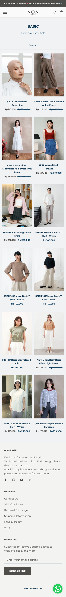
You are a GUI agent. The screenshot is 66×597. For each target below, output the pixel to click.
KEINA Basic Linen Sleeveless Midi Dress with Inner (17, 169)
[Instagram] (13, 479)
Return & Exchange (16, 510)
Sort (31, 45)
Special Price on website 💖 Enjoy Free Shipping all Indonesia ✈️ (33, 3)
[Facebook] (5, 479)
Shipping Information (17, 516)
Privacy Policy (13, 521)
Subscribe (17, 571)
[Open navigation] (5, 12)
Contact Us (11, 498)
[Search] (55, 12)
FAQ (7, 527)
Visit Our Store (13, 504)
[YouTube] (21, 479)
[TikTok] (30, 479)
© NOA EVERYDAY (33, 588)
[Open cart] (61, 12)
